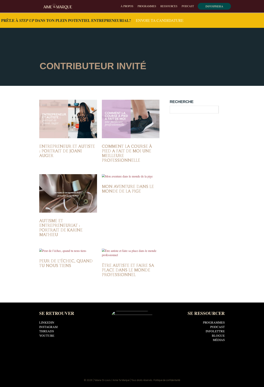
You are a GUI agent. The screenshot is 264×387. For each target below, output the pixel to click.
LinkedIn (46, 323)
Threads (46, 332)
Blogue (218, 336)
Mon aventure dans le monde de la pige (128, 189)
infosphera (214, 6)
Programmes (147, 6)
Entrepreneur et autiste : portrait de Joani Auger (67, 151)
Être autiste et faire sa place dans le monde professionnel (128, 270)
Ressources (168, 6)
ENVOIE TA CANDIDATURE (159, 20)
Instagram (48, 327)
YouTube (46, 336)
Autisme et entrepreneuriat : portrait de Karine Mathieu (61, 227)
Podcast (188, 6)
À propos (127, 6)
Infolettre (215, 332)
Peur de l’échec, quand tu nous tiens (66, 263)
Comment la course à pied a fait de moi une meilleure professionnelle (127, 153)
